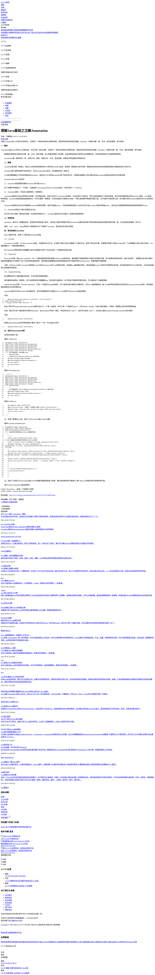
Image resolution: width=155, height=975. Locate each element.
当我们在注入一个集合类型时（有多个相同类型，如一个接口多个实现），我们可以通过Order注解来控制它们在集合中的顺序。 (48, 543)
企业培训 (4, 17)
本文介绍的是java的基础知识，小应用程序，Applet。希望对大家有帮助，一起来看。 (32, 583)
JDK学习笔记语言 (11, 719)
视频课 (3, 30)
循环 (4, 772)
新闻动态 (8, 898)
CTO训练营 (28, 886)
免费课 (3, 15)
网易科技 (17, 942)
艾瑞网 (50, 942)
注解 (13, 524)
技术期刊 (8, 113)
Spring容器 (8, 618)
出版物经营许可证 (15, 932)
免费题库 (54, 32)
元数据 (6, 648)
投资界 (122, 942)
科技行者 (38, 942)
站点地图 (8, 900)
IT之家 (78, 942)
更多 (11, 831)
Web (19, 536)
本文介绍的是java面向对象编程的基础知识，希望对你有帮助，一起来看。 (28, 653)
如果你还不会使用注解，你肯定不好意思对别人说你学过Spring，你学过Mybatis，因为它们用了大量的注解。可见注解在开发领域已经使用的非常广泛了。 (58, 623)
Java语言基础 (15, 729)
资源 (6, 37)
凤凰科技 (24, 942)
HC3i (18, 876)
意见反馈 (8, 903)
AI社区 (7, 110)
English (7, 905)
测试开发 (4, 702)
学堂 (2, 7)
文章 (2, 37)
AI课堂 (3, 22)
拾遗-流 (9, 706)
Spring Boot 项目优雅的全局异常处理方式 (16, 827)
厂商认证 (33, 32)
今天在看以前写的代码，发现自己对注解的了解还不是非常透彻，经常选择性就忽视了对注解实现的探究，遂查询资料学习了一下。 (50, 516)
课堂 (12, 37)
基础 (5, 787)
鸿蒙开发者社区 (7, 20)
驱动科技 (31, 942)
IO (8, 787)
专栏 (16, 37)
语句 (7, 772)
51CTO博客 (9, 881)
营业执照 (4, 932)
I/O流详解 (8, 775)
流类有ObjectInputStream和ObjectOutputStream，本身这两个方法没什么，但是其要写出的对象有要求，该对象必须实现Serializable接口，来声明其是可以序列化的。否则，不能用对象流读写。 (71, 709)
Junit (9, 502)
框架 (2, 631)
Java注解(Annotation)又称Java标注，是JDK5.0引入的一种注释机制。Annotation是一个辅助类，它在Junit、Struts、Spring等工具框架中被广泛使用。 (55, 694)
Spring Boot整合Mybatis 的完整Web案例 (20, 527)
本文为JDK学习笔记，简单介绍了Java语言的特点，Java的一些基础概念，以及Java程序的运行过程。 (38, 721)
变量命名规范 (11, 663)
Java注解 (11, 702)
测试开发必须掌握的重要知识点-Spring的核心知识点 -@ (25, 691)
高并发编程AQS (11, 732)
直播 (19, 37)
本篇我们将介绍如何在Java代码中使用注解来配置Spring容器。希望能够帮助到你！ (31, 610)
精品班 (3, 10)
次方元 (127, 942)
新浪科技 (4, 942)
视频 (6, 105)
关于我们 (8, 895)
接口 (9, 551)
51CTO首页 (5, 2)
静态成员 (14, 502)
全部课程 (4, 32)
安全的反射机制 (12, 677)
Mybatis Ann (13, 536)
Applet (7, 581)
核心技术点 (9, 593)
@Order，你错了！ (11, 541)
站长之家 (56, 942)
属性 (9, 716)
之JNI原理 (9, 568)
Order (3, 551)
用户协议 (8, 907)
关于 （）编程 (13, 514)
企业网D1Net (115, 942)
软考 (14, 32)
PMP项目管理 (46, 32)
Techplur (23, 876)
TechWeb (44, 942)
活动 (6, 116)
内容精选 (8, 103)
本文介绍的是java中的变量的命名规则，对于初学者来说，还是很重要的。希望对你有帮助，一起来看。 (39, 665)
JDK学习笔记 (6, 729)
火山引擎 (133, 942)
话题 (6, 108)
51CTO (7, 876)
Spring (16, 702)
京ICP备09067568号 (15, 920)
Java (2, 524)
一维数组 (4, 502)
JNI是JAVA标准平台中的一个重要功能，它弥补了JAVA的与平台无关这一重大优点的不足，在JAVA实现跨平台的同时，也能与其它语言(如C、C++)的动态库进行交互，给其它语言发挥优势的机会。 (74, 571)
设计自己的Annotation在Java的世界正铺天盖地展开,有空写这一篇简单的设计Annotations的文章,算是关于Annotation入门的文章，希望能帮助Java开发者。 (57, 750)
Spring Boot (5, 536)
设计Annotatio (6, 757)
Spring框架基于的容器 (13, 607)
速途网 (62, 942)
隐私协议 (8, 910)
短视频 (18, 30)
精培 (15, 886)
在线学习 (4, 35)
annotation (7, 524)
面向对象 (7, 566)
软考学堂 (29, 30)
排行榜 (13, 30)
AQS (10, 745)
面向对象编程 (12, 650)
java (2, 660)
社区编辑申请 (6, 122)
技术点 (6, 603)
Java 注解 (12, 648)
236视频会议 (97, 942)
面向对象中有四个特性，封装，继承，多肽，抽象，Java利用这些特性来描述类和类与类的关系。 (37, 558)
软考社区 (4, 12)
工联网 (83, 942)
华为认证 (26, 32)
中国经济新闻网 (70, 942)
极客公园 (89, 942)
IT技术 (38, 32)
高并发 (6, 745)
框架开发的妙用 (11, 620)
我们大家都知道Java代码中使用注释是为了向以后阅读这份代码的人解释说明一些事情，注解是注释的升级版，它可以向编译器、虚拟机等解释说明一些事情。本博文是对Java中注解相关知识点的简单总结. (76, 595)
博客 (2, 5)
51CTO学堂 (9, 886)
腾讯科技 (11, 942)
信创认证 (19, 32)
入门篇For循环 (10, 762)
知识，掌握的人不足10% (15, 635)
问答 (9, 37)
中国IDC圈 (106, 942)
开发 (6, 631)
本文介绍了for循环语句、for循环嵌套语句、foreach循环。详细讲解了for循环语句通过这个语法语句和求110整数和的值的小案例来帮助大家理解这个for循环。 (59, 764)
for (2, 772)
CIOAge (13, 876)
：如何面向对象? (12, 555)
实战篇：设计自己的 (14, 747)
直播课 (23, 30)
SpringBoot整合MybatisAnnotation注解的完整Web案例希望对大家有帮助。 (28, 529)
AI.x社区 (35, 881)
